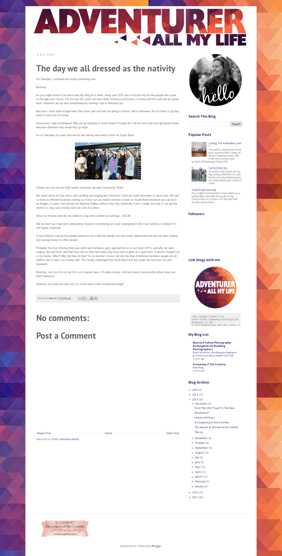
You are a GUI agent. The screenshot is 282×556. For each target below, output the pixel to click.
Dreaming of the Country (209, 364)
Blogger (156, 546)
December (201, 403)
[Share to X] (88, 298)
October (200, 443)
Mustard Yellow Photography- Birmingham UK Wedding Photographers (212, 346)
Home (108, 433)
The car (199, 432)
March (199, 476)
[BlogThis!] (84, 298)
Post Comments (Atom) (65, 439)
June (198, 462)
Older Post (172, 433)
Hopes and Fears (205, 417)
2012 (195, 492)
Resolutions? (202, 413)
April (198, 472)
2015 (195, 390)
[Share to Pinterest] (96, 298)
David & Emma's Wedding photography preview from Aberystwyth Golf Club (215, 354)
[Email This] (80, 298)
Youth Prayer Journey (204, 190)
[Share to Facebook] (92, 298)
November (201, 438)
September (202, 448)
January (199, 486)
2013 (195, 399)
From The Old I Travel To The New (214, 408)
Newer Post (44, 433)
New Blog (198, 367)
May (197, 467)
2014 (195, 394)
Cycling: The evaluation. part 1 (225, 144)
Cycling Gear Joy (218, 168)
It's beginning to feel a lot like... (212, 422)
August (199, 452)
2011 (195, 497)
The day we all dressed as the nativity (216, 427)
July (197, 457)
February (200, 481)
